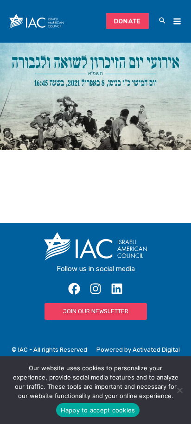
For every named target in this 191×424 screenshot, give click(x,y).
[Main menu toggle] (177, 22)
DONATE (127, 21)
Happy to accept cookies (98, 410)
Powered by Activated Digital (138, 349)
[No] (179, 390)
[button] (162, 21)
